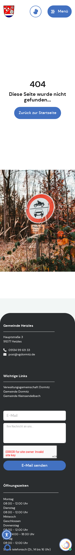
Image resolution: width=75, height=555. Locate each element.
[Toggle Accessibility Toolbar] (6, 534)
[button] (7, 547)
